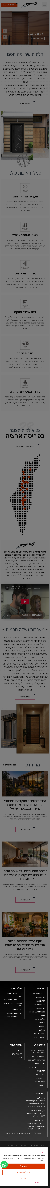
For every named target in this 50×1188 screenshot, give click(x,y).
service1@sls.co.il (33, 1101)
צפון (20, 1057)
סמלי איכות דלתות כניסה (36, 1056)
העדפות (24, 1178)
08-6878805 (34, 1126)
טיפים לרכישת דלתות (37, 1067)
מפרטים (42, 1085)
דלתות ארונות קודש (15, 1016)
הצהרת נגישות (39, 1037)
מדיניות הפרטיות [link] (40, 1182)
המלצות (42, 1026)
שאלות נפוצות (40, 1063)
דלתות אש (41, 1071)
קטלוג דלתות (16, 988)
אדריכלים (41, 1015)
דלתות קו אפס (39, 1004)
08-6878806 (34, 1103)
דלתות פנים (40, 1001)
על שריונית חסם (39, 993)
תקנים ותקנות (40, 1082)
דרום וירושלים (17, 1054)
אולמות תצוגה (40, 1019)
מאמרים (42, 1023)
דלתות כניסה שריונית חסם (14, 994)
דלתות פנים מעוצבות (14, 1013)
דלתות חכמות (40, 1008)
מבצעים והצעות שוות (37, 1012)
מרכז (20, 1050)
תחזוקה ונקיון (40, 1078)
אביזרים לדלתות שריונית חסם (13, 1004)
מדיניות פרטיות (39, 1033)
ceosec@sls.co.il (34, 1123)
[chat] (4, 1164)
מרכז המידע (39, 1045)
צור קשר (42, 1030)
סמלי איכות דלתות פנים (36, 1060)
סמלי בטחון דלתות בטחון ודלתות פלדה (37, 1051)
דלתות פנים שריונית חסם (13, 1000)
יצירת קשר (40, 1093)
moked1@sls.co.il (34, 1113)
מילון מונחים (40, 1074)
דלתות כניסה (40, 997)
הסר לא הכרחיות (23, 1172)
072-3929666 (39, 1116)
